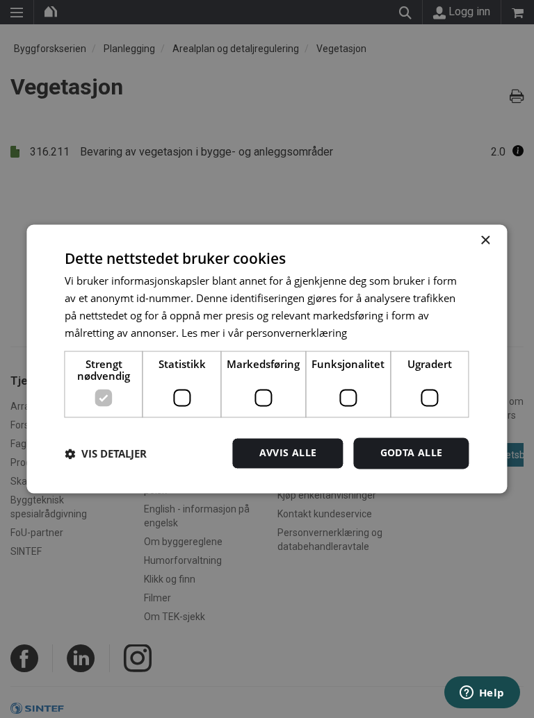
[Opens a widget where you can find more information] (482, 693)
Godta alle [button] (411, 453)
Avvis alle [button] (288, 453)
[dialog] (266, 358)
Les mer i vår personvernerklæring (264, 333)
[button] (106, 453)
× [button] (485, 240)
